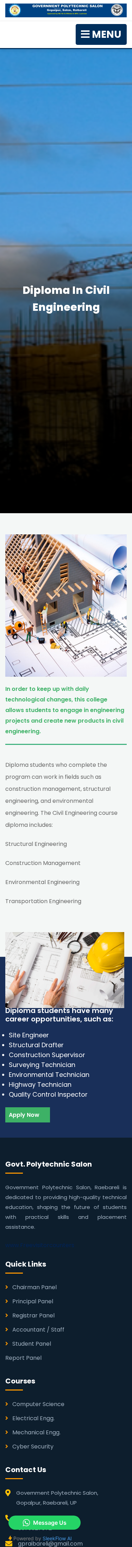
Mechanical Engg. (36, 1432)
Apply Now (25, 1115)
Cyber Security (32, 1446)
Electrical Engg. (33, 1418)
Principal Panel (32, 1301)
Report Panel (23, 1358)
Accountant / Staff (37, 1330)
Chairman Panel (34, 1287)
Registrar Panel (33, 1315)
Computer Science (37, 1404)
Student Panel (31, 1344)
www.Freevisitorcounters (39, 1245)
